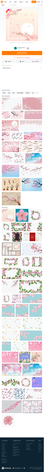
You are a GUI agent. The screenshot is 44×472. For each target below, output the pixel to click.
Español (38, 445)
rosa (13, 92)
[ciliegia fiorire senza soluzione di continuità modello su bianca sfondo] (7, 393)
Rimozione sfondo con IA (4, 459)
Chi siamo (28, 446)
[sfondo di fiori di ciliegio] (10, 125)
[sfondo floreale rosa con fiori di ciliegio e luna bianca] (8, 215)
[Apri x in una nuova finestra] (22, 468)
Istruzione (4, 450)
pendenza (28, 92)
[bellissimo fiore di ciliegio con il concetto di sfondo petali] (33, 158)
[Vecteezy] (2, 2)
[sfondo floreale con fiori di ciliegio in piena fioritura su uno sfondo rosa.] (32, 103)
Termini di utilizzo (31, 468)
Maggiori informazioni (6, 67)
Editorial (21, 1)
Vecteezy (3, 445)
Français (39, 450)
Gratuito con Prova (22, 53)
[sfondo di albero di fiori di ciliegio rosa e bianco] (6, 115)
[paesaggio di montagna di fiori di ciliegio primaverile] (10, 146)
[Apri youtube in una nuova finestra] (24, 468)
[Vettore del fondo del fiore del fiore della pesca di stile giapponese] (11, 198)
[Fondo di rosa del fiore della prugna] (10, 171)
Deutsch (39, 448)
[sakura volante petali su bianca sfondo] (11, 324)
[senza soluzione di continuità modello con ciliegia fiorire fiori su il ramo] (16, 298)
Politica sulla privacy (37, 468)
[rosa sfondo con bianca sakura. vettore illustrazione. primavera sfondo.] (35, 346)
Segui (28, 48)
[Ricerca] (38, 5)
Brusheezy (4, 443)
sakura (4, 92)
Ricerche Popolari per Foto (16, 453)
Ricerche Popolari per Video (16, 455)
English (38, 443)
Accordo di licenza (16, 443)
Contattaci (28, 445)
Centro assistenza (29, 443)
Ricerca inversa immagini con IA (4, 456)
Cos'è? (12, 65)
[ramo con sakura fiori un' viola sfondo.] (37, 382)
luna (33, 92)
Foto (10, 1)
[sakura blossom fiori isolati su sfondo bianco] (7, 158)
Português (39, 446)
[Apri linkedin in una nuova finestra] (17, 468)
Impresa (3, 448)
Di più (26, 1)
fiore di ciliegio (20, 92)
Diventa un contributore (28, 449)
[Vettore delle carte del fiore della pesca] (11, 249)
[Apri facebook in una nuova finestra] (13, 468)
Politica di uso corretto (36, 469)
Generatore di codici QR (4, 462)
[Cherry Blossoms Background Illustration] (17, 115)
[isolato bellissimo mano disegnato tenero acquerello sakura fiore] (8, 420)
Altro (38, 451)
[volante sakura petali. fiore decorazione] (12, 406)
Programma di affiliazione (15, 447)
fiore (9, 92)
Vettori (5, 1)
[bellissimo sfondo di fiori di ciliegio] (6, 136)
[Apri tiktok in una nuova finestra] (20, 468)
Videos (15, 1)
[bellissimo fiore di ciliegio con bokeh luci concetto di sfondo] (11, 370)
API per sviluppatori (4, 452)
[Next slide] (39, 92)
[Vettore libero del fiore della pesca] (11, 184)
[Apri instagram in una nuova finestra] (15, 468)
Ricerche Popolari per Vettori (16, 450)
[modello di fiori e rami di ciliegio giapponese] (31, 146)
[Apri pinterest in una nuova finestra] (18, 468)
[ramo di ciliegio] (32, 184)
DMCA (14, 445)
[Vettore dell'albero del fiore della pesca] (17, 136)
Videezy (3, 446)
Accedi (38, 1)
